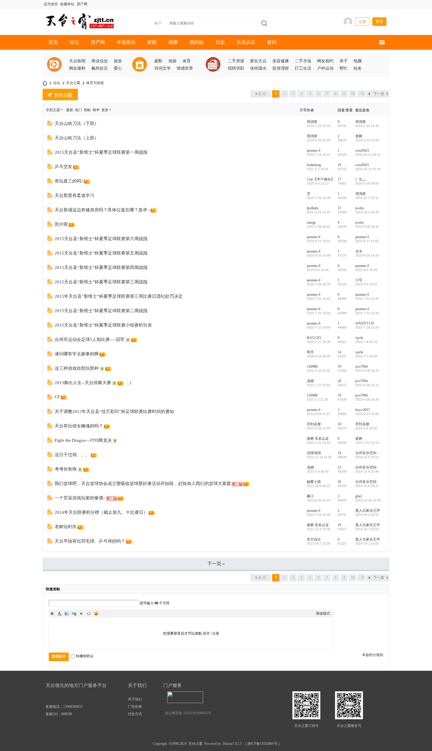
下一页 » (216, 563)
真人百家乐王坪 (367, 511)
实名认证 (246, 42)
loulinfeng (314, 165)
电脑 (358, 61)
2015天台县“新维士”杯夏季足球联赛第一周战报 (101, 152)
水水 (358, 251)
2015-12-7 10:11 (367, 198)
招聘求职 (236, 68)
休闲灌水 (258, 68)
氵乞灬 (360, 179)
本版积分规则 (372, 655)
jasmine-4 (313, 150)
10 (352, 94)
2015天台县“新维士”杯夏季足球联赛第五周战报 (101, 253)
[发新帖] (60, 94)
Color (59, 613)
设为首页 (51, 4)
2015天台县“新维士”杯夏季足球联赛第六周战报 (101, 238)
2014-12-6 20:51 (367, 457)
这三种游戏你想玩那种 (77, 368)
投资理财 (280, 68)
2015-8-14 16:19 (367, 255)
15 (339, 208)
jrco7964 (361, 366)
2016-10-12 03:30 (368, 169)
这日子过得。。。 (72, 454)
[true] (264, 23)
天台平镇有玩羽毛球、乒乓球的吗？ (90, 541)
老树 (358, 136)
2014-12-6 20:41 (367, 486)
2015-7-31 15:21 (367, 298)
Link (74, 613)
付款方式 (135, 714)
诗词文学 (162, 68)
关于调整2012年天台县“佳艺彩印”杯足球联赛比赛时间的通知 (114, 411)
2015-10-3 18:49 (367, 212)
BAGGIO (314, 338)
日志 (220, 42)
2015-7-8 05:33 (366, 342)
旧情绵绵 (314, 453)
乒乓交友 (63, 166)
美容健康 (280, 61)
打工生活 (303, 68)
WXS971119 (364, 323)
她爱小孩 (314, 482)
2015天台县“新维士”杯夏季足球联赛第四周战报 (101, 267)
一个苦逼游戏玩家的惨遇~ (80, 498)
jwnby (359, 208)
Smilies (96, 613)
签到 (272, 42)
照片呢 (61, 224)
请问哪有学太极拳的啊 (77, 354)
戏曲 (172, 61)
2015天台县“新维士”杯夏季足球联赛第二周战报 (101, 310)
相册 (173, 42)
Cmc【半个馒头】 (320, 179)
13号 (358, 280)
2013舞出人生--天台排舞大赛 (83, 382)
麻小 (310, 496)
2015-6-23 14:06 (367, 414)
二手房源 (236, 61)
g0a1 (358, 496)
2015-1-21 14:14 (367, 442)
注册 (362, 21)
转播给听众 (84, 656)
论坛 (74, 42)
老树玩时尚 (66, 526)
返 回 (262, 94)
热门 (78, 110)
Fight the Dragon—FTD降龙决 (83, 440)
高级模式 (323, 613)
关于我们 (135, 699)
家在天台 (258, 61)
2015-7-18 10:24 (367, 327)
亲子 (343, 61)
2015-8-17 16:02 (367, 241)
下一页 (379, 94)
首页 (53, 42)
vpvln (359, 338)
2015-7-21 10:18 (367, 313)
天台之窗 (45, 83)
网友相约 (325, 61)
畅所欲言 (99, 68)
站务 (358, 68)
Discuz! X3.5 (231, 744)
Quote (81, 613)
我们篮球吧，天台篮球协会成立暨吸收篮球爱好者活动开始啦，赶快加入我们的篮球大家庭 (143, 483)
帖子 (158, 23)
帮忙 (343, 68)
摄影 (158, 61)
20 (339, 381)
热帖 (87, 110)
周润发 (312, 122)
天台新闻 (77, 61)
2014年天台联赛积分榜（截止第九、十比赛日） (101, 512)
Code (89, 613)
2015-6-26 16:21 (367, 370)
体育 (186, 61)
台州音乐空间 (365, 453)
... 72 (361, 94)
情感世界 (185, 68)
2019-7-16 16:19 (367, 126)
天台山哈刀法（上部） (77, 138)
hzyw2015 (362, 410)
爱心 (118, 68)
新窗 (303, 110)
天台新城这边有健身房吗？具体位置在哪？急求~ (102, 210)
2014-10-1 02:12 (367, 514)
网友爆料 (77, 68)
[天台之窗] (79, 21)
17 (339, 179)
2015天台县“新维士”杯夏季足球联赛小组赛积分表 (103, 325)
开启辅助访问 (307, 4)
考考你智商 (66, 469)
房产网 (82, 4)
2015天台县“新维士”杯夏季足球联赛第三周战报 (101, 282)
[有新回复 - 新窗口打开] (49, 125)
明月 (310, 352)
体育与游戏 (95, 83)
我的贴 (197, 42)
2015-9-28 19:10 (367, 226)
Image (67, 613)
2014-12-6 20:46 (367, 471)
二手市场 (303, 61)
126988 (312, 366)
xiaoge (311, 222)
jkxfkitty (313, 208)
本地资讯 (126, 42)
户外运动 (325, 68)
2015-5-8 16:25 (366, 428)
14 (339, 352)
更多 (104, 110)
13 (339, 467)
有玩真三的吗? (69, 181)
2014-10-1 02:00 (367, 543)
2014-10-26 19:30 (368, 500)
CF (57, 396)
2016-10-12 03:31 (368, 154)
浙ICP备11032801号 (262, 744)
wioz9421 (362, 150)
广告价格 (135, 707)
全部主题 (53, 110)
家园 (152, 42)
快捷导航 (381, 42)
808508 (66, 714)
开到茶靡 (314, 424)
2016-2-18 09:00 (367, 183)
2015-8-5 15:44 (366, 270)
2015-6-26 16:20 (367, 399)
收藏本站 (67, 4)
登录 (379, 21)
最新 (69, 110)
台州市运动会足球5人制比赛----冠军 (90, 339)
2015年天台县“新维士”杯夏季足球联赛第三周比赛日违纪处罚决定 (119, 296)
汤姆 (310, 381)
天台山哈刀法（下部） (77, 123)
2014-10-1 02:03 (367, 529)
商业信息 (99, 61)
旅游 (118, 61)
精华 (96, 110)
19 (339, 165)
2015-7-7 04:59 (366, 356)
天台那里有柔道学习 (74, 195)
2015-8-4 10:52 (366, 284)
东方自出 (314, 539)
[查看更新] (116, 110)
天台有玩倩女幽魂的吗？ (79, 426)
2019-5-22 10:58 (367, 140)
